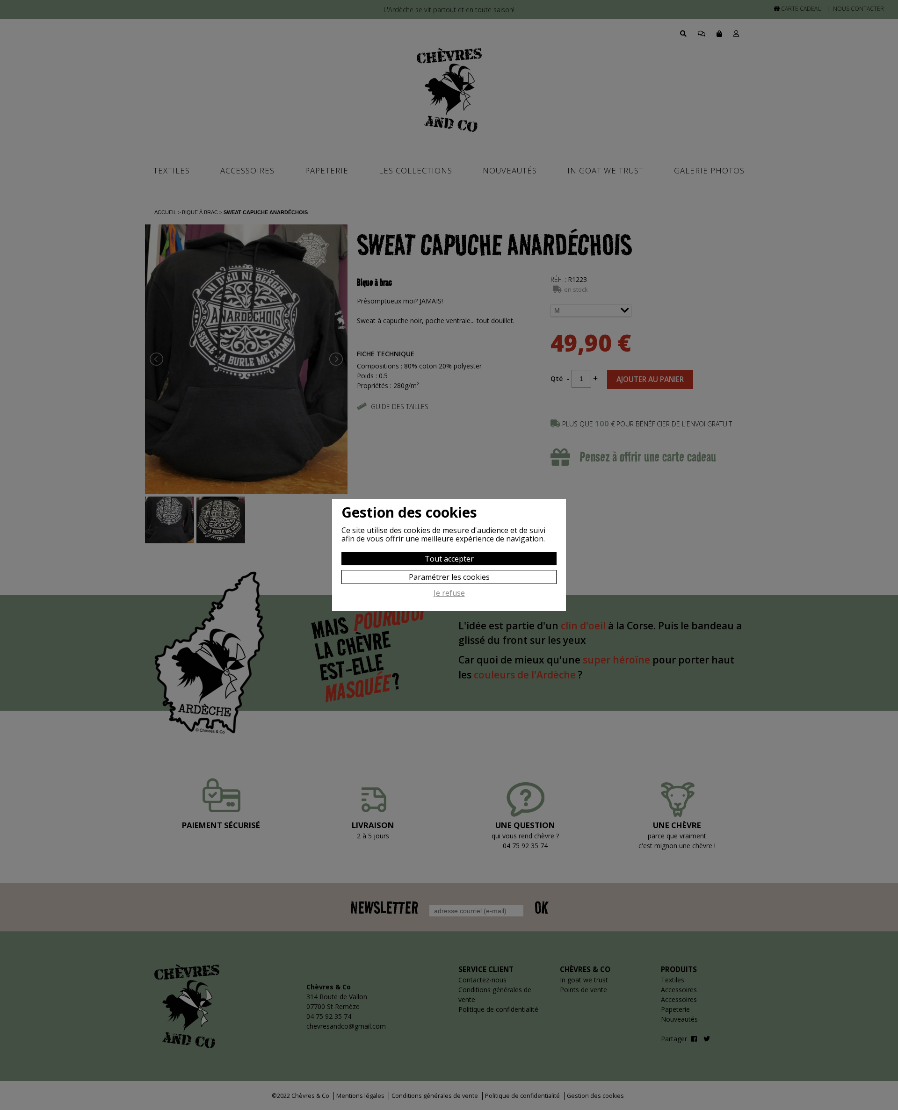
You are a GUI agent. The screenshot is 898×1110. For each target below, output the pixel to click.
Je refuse (449, 593)
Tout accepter (449, 559)
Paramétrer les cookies (449, 577)
